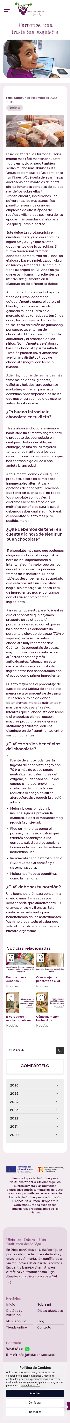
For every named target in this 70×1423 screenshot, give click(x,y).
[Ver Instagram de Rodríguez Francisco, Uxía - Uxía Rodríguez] (9, 1283)
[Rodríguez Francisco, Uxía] (29, 9)
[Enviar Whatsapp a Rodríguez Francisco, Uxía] (27, 1349)
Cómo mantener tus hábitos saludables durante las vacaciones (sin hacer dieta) (49, 1018)
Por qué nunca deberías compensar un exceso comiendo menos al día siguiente (19, 979)
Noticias (15, 107)
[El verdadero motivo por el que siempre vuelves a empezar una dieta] (20, 1002)
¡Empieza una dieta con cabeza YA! (31, 1276)
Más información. (30, 1385)
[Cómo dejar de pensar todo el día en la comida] (50, 963)
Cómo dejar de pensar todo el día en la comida (49, 979)
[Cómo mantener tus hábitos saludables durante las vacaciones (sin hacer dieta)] (50, 1002)
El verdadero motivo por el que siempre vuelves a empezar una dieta (19, 1018)
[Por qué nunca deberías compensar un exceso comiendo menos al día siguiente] (20, 963)
